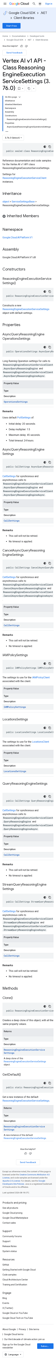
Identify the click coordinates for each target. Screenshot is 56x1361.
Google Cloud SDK (22, 13)
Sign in (48, 3)
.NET (43, 13)
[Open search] (34, 4)
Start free (11, 25)
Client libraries (24, 18)
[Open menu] (5, 3)
